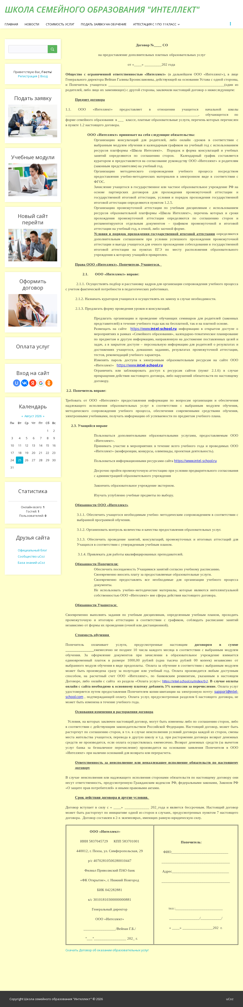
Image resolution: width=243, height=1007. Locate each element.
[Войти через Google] (40, 383)
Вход (44, 76)
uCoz (230, 999)
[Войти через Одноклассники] (48, 383)
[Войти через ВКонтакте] (24, 383)
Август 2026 (33, 416)
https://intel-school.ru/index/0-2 (185, 681)
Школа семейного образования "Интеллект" (102, 9)
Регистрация (27, 76)
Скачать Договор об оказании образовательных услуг (107, 950)
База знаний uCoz (31, 562)
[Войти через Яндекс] (32, 383)
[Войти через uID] (16, 383)
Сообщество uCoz (31, 556)
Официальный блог (32, 550)
